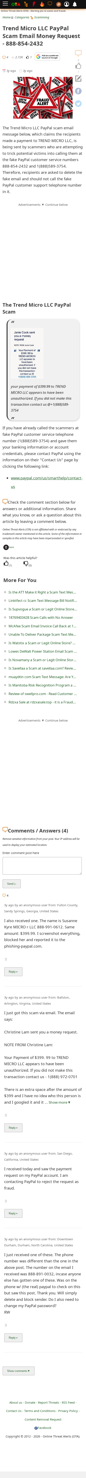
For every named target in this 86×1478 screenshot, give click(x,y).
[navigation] (78, 66)
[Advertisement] (43, 250)
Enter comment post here (21, 853)
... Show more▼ (58, 1102)
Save (11, 547)
